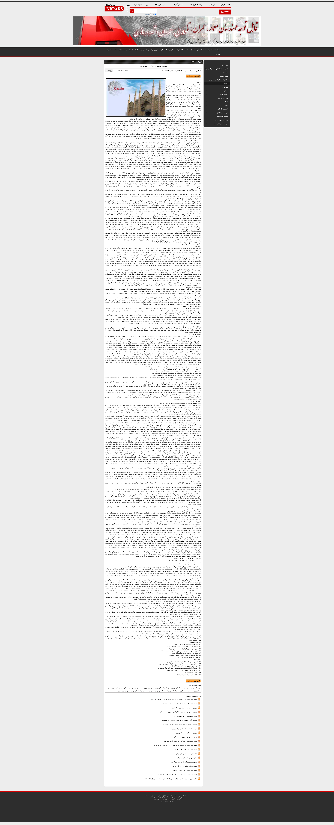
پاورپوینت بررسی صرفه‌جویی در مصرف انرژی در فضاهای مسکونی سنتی (175, 745)
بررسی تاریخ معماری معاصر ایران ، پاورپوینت (183, 728)
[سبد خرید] (205, 72)
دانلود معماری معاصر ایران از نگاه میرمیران (184, 766)
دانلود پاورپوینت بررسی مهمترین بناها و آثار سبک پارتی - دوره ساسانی (176, 774)
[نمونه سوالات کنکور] (205, 116)
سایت (147, 14)
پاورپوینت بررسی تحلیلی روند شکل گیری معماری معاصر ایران (178, 712)
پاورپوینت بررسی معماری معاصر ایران (185, 737)
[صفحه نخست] (205, 76)
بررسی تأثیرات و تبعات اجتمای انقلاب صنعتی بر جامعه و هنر (179, 720)
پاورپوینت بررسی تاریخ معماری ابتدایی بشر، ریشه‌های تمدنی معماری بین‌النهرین (173, 699)
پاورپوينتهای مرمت (152, 50)
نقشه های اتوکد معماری (198, 50)
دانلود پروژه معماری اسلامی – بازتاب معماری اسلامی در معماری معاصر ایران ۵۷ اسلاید (171, 778)
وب (153, 14)
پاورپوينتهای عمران (120, 50)
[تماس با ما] (205, 65)
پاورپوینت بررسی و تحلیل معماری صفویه (185, 770)
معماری (109, 50)
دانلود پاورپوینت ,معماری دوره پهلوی (186, 753)
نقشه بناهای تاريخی (182, 50)
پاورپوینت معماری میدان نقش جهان (186, 732)
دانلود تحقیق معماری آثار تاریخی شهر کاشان (184, 762)
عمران (218, 54)
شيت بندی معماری (214, 50)
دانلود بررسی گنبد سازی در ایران (187, 757)
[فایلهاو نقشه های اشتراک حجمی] (205, 80)
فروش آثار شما (177, 4)
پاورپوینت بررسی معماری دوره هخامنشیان (184, 707)
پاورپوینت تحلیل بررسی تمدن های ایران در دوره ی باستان (180, 703)
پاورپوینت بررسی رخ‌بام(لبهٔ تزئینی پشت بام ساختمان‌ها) (180, 741)
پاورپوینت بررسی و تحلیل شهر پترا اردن (185, 716)
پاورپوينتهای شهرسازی (136, 50)
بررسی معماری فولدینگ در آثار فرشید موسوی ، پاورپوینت (180, 724)
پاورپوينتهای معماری (166, 50)
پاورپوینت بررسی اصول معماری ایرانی (185, 749)
